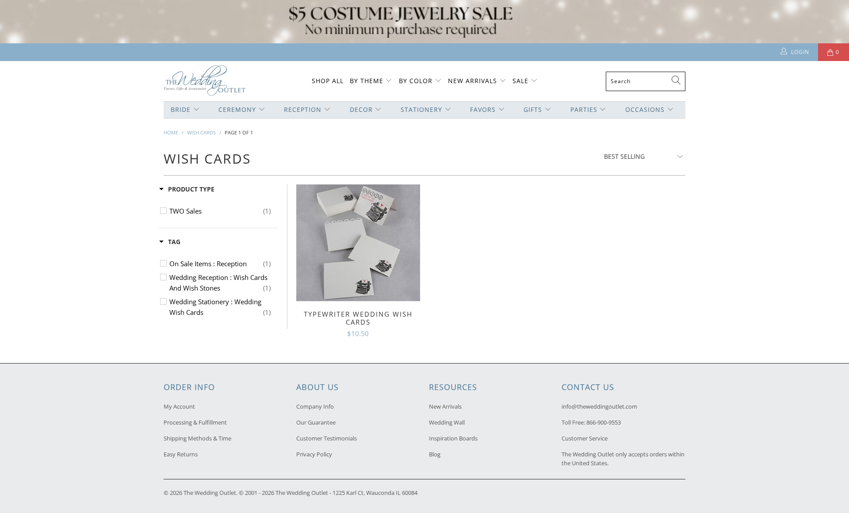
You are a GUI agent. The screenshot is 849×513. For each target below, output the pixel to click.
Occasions (645, 109)
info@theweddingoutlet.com (599, 406)
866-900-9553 (603, 422)
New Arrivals (473, 81)
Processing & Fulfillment (195, 422)
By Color (415, 81)
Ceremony (237, 109)
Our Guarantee (316, 422)
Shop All (328, 81)
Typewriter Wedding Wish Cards (358, 242)
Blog (434, 454)
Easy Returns (181, 454)
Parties (583, 109)
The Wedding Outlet (210, 493)
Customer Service (585, 438)
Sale (520, 81)
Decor (361, 109)
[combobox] (645, 81)
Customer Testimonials (326, 438)
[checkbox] (220, 211)
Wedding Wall (447, 422)
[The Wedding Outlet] (204, 81)
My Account (179, 406)
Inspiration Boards (453, 438)
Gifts (533, 109)
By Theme (366, 81)
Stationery (421, 109)
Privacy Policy (314, 454)
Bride (181, 109)
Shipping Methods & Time (197, 438)
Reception (302, 109)
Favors (483, 109)
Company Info (315, 406)
